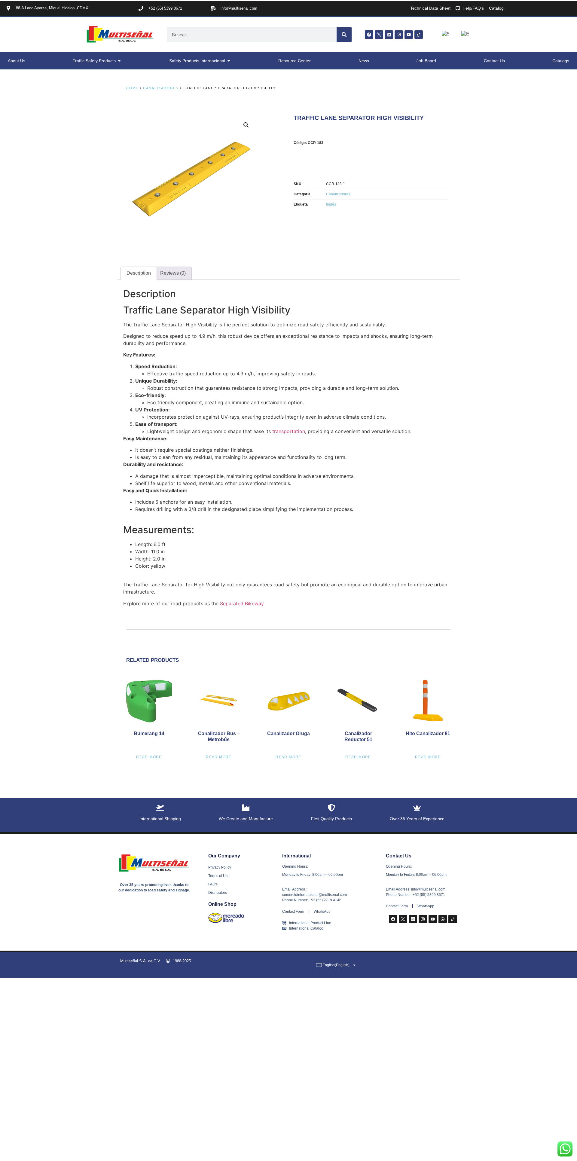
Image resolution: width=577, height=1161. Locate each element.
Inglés (331, 204)
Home (132, 88)
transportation (288, 431)
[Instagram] (399, 34)
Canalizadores (161, 88)
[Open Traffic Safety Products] (119, 61)
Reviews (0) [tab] (173, 273)
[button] (246, 125)
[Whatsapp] (442, 919)
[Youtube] (409, 34)
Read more (149, 757)
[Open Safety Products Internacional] (229, 61)
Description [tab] (139, 273)
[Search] (344, 34)
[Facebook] (369, 34)
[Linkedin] (389, 34)
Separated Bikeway (242, 603)
